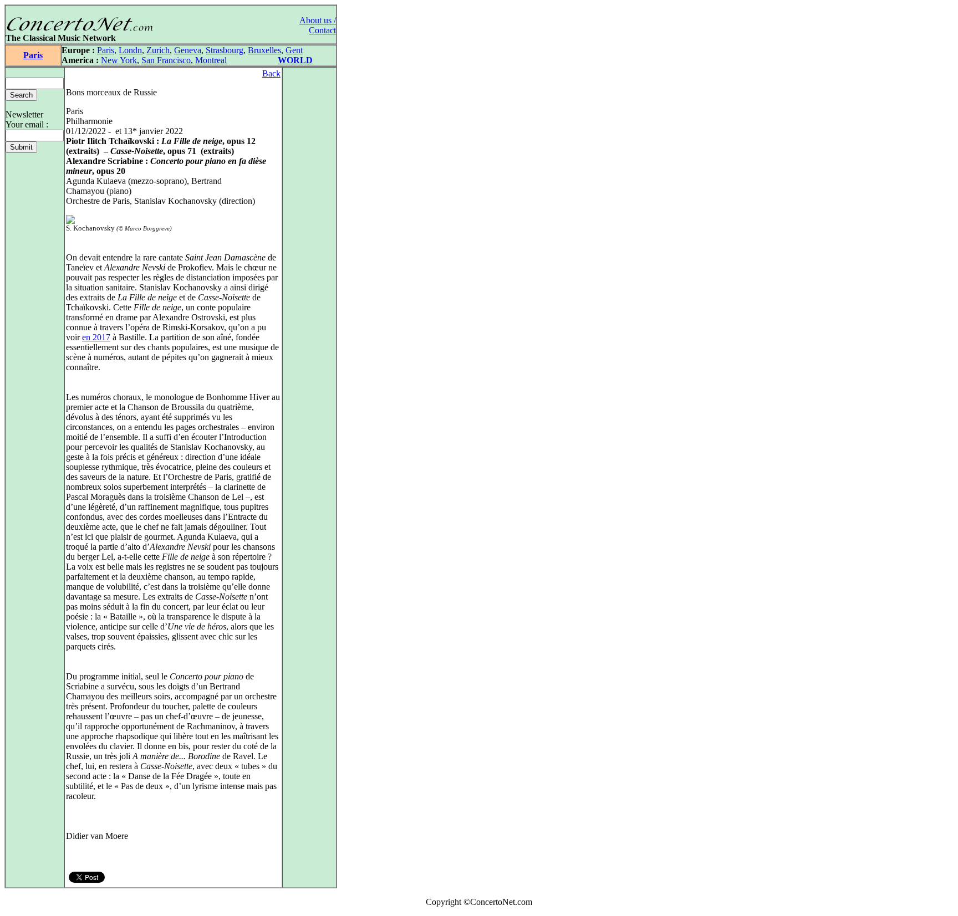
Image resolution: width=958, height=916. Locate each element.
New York (119, 60)
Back (271, 73)
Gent (294, 50)
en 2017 (96, 337)
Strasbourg (224, 50)
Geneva (187, 50)
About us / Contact (317, 25)
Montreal (211, 60)
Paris (33, 55)
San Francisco (166, 60)
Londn (130, 50)
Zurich (158, 50)
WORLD (295, 60)
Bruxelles (264, 50)
